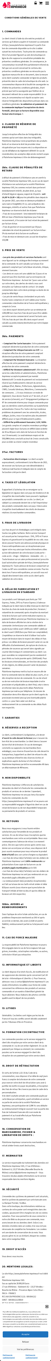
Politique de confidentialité (9, 1356)
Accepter (26, 1334)
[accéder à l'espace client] (35, 3)
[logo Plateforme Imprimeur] (15, 6)
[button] (47, 1306)
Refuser (25, 1341)
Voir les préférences (25, 1349)
